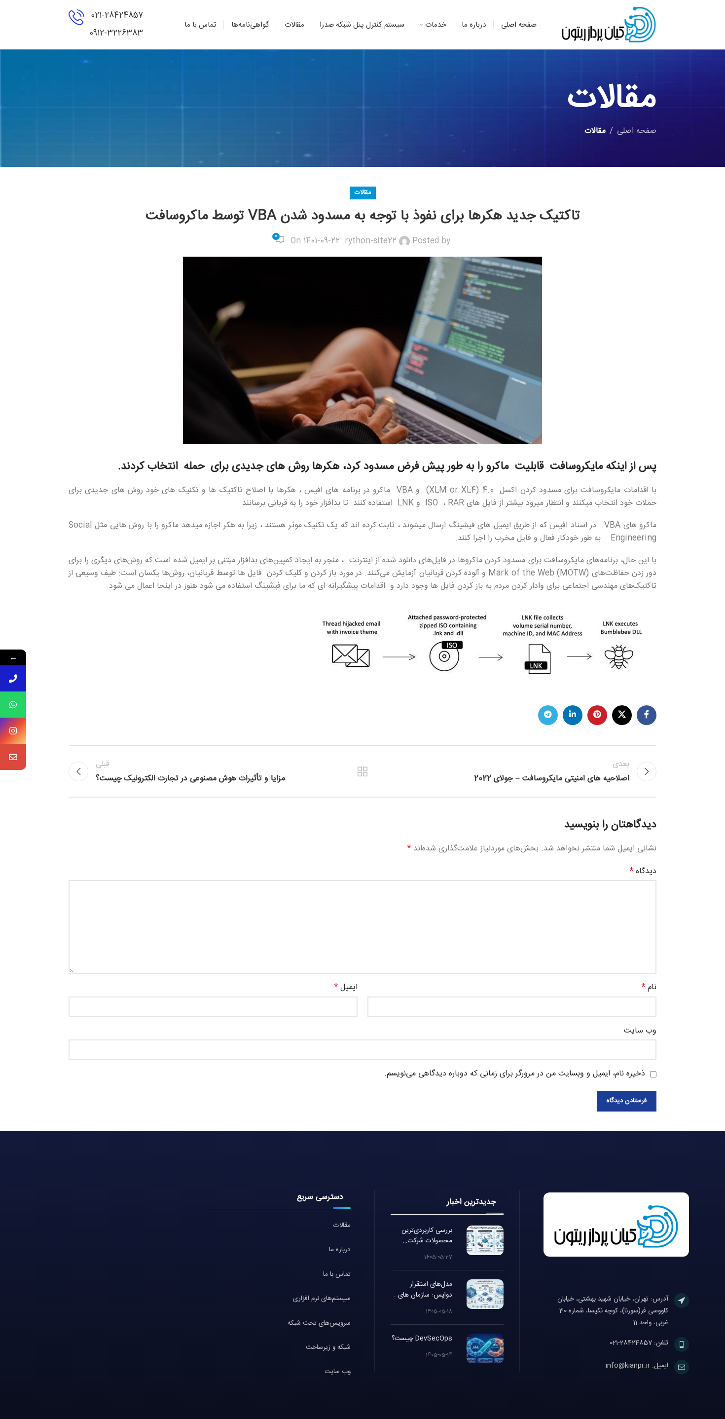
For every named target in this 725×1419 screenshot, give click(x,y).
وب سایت (338, 1372)
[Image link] (616, 1224)
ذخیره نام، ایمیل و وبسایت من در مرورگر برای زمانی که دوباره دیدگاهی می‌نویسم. (514, 1073)
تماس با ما (337, 1274)
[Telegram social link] (548, 715)
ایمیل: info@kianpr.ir (637, 1365)
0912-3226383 (116, 33)
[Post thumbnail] (485, 1240)
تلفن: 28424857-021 (639, 1343)
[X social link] (622, 715)
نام (649, 987)
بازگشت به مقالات (362, 771)
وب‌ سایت (640, 1031)
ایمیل (346, 987)
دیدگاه (643, 871)
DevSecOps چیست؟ (422, 1339)
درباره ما (340, 1250)
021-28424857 (117, 15)
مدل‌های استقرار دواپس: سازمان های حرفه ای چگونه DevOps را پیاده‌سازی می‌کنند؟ (422, 1290)
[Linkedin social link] (572, 715)
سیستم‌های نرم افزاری (322, 1299)
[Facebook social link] (646, 715)
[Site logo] (609, 25)
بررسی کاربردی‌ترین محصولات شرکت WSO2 (426, 1236)
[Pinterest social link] (597, 715)
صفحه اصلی (636, 131)
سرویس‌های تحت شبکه (319, 1323)
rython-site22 (371, 241)
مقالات (595, 131)
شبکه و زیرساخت (328, 1347)
